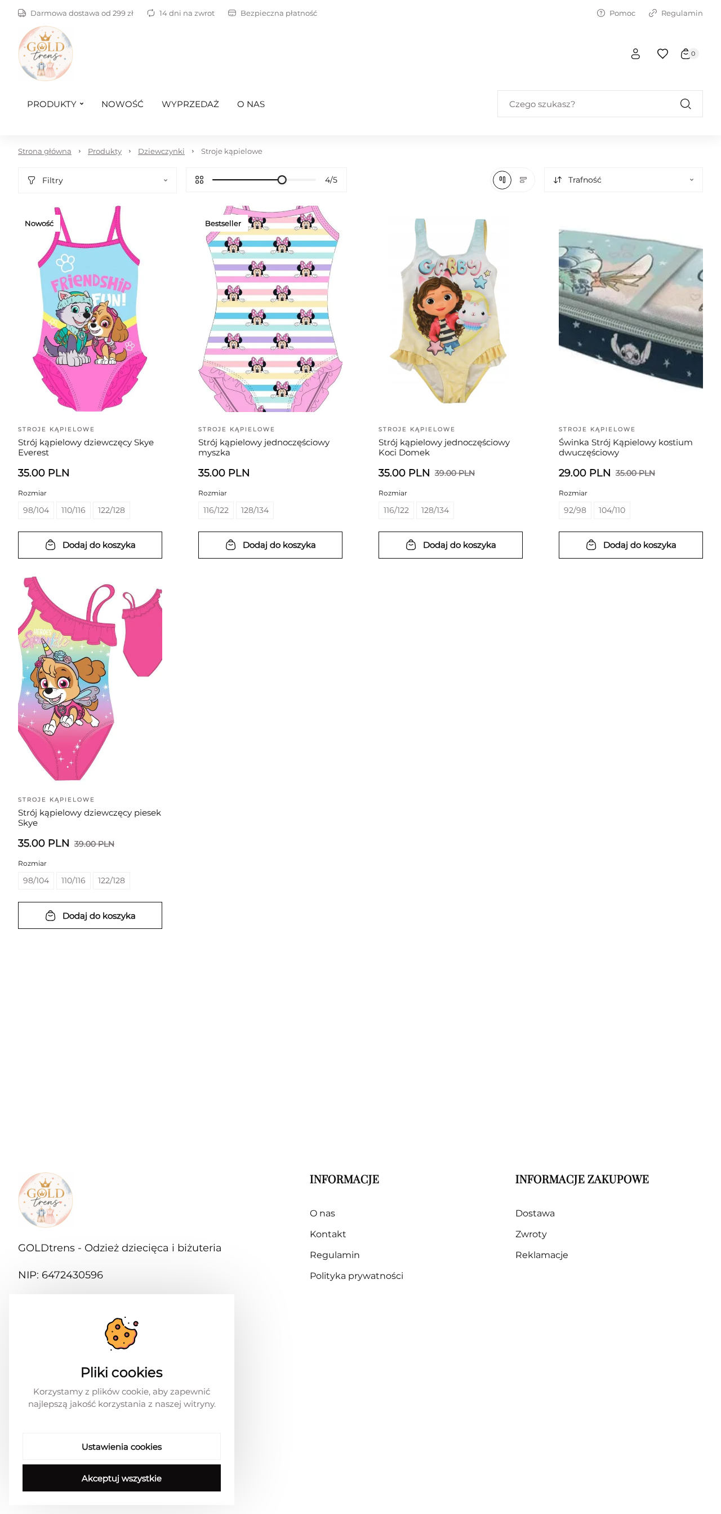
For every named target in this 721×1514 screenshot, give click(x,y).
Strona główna (45, 151)
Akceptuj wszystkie (122, 1478)
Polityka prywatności (356, 1275)
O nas (322, 1213)
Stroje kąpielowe (231, 151)
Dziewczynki (161, 151)
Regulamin (682, 12)
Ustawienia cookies (122, 1446)
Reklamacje (541, 1255)
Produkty (105, 151)
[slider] (282, 179)
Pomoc (622, 12)
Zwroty (531, 1234)
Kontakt (328, 1234)
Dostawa (535, 1213)
